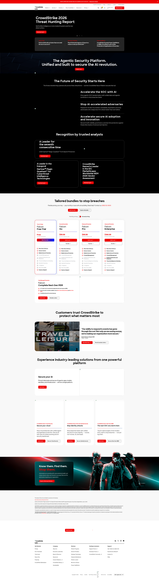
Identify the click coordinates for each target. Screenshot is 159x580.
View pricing (89, 530)
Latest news (40, 441)
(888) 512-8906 (106, 205)
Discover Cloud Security (52, 441)
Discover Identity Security (82, 441)
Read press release (93, 1)
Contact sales (42, 298)
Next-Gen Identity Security (62, 290)
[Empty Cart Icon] (110, 7)
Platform (47, 7)
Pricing (85, 7)
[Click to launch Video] (57, 336)
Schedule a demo (53, 298)
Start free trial (45, 240)
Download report (40, 32)
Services (54, 7)
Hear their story (86, 342)
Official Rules (44, 513)
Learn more (41, 387)
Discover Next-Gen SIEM (113, 441)
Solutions (61, 7)
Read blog (70, 441)
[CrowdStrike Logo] (39, 8)
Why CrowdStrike (69, 7)
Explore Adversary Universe (46, 481)
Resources (78, 7)
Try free (67, 243)
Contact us (79, 530)
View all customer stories (100, 342)
